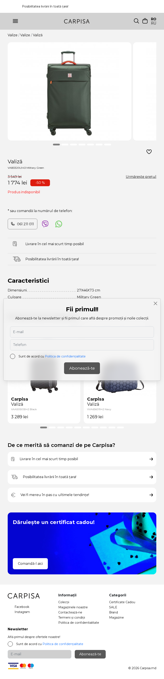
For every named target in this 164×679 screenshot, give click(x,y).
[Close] (155, 303)
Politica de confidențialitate (65, 356)
